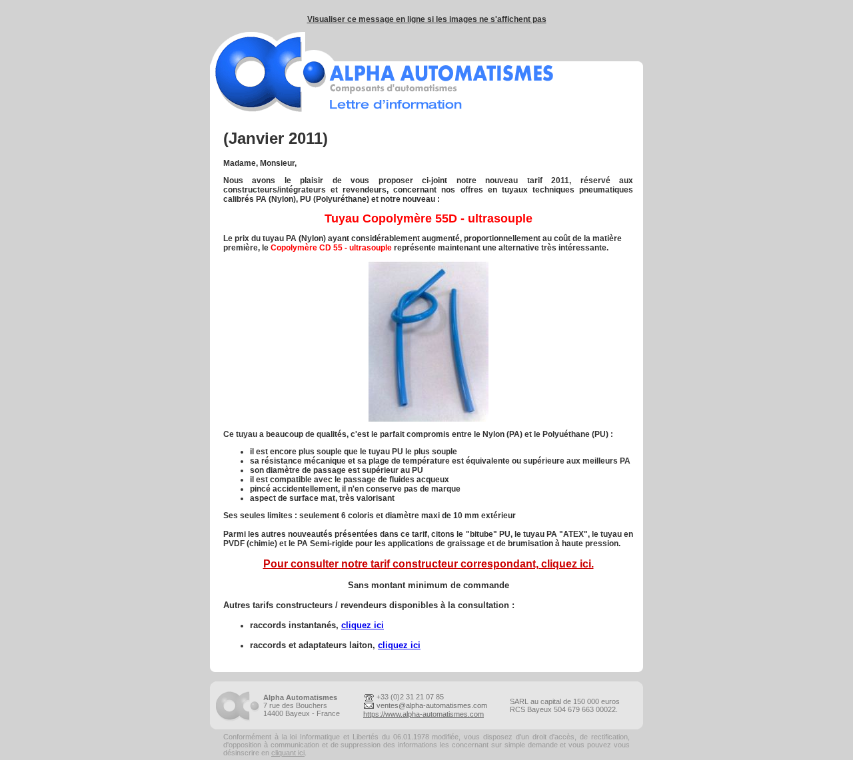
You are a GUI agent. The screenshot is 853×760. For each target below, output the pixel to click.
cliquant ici (288, 753)
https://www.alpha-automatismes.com (423, 714)
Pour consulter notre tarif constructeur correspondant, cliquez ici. (428, 564)
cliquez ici (362, 625)
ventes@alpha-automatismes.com (432, 705)
